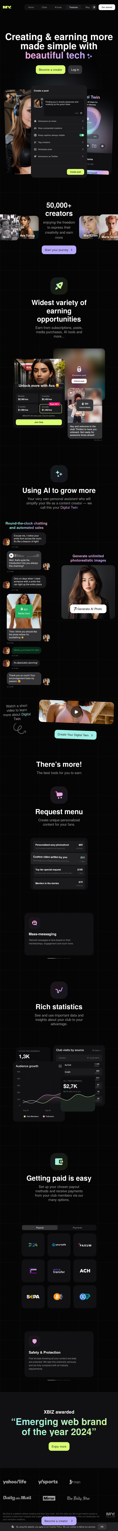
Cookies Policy (55, 1526)
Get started (107, 7)
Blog (88, 7)
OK (102, 1526)
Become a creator (50, 69)
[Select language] (94, 7)
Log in (75, 69)
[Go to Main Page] (7, 7)
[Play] (11, 555)
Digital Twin (69, 507)
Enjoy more (59, 1446)
